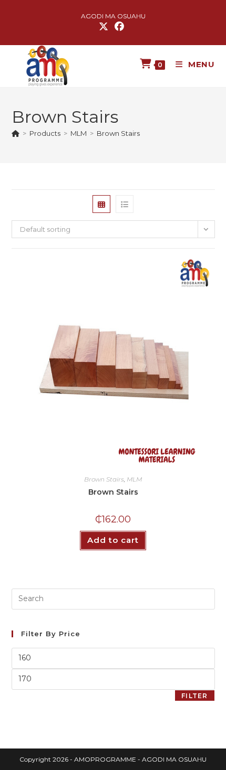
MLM (134, 479)
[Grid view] (101, 204)
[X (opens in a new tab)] (105, 26)
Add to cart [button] (113, 540)
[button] (181, 270)
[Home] (15, 133)
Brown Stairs (118, 133)
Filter (194, 696)
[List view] (124, 204)
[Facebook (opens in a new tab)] (119, 26)
